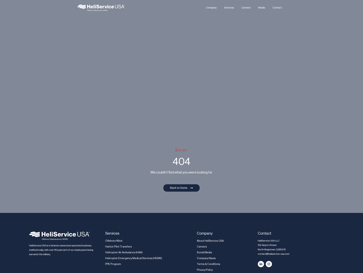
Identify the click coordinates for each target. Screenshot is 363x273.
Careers (246, 7)
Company (211, 7)
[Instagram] (269, 264)
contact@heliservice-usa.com (273, 253)
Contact (277, 7)
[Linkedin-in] (261, 264)
